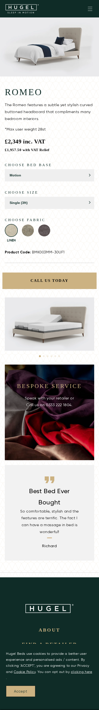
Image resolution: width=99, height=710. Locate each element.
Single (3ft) (19, 203)
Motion (15, 175)
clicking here (81, 672)
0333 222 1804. (59, 405)
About (49, 630)
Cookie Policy (25, 672)
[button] (90, 9)
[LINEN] (11, 230)
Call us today (49, 281)
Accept (20, 691)
